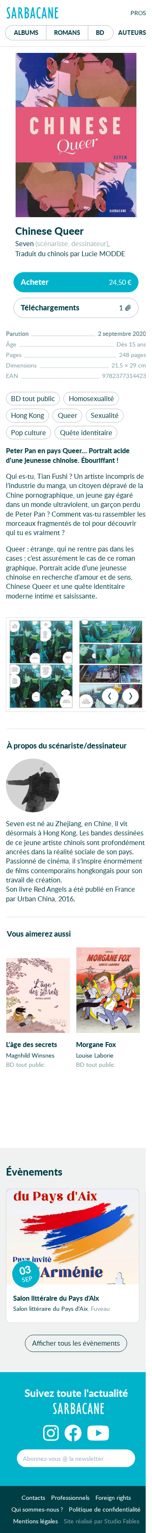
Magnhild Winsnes (30, 1055)
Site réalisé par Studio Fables (101, 1521)
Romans (67, 32)
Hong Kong (27, 415)
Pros (138, 13)
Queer (67, 415)
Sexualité (105, 415)
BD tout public (33, 398)
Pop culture (28, 432)
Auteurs (132, 32)
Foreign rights (113, 1498)
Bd (105, 32)
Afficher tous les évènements (76, 1343)
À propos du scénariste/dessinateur (67, 745)
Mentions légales (35, 1521)
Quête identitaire (86, 432)
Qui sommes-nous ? (37, 1509)
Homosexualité (91, 398)
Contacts (33, 1498)
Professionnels (70, 1498)
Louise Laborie (95, 1055)
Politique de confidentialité (105, 1509)
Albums (26, 32)
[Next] (130, 696)
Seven (24, 243)
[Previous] (110, 696)
